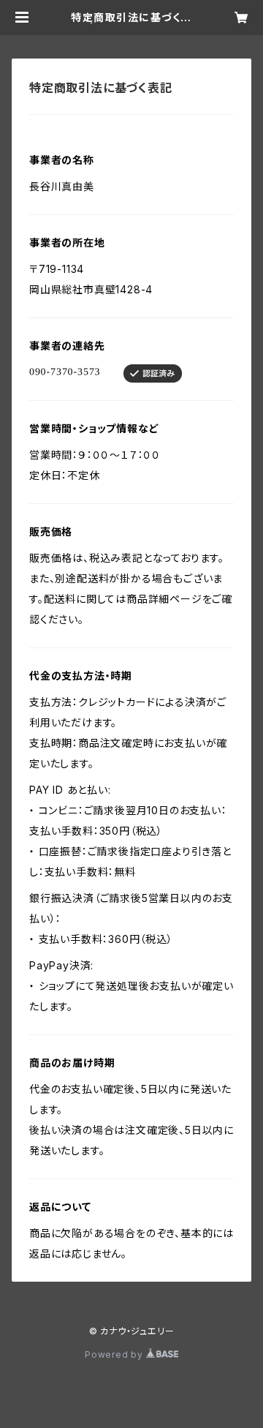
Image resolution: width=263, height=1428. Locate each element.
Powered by (115, 1354)
